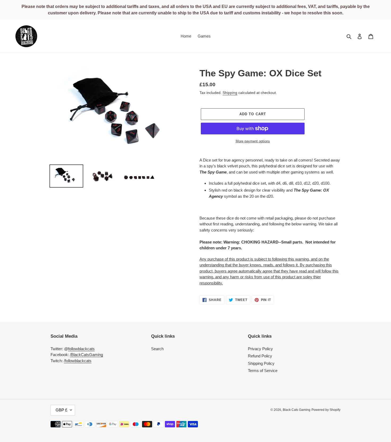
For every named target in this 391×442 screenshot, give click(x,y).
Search (157, 348)
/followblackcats (77, 360)
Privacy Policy (260, 348)
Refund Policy (260, 356)
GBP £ (61, 410)
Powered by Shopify (325, 410)
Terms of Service (262, 370)
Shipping (230, 92)
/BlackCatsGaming (86, 354)
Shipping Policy (261, 363)
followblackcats (81, 348)
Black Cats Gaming (296, 410)
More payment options (253, 141)
